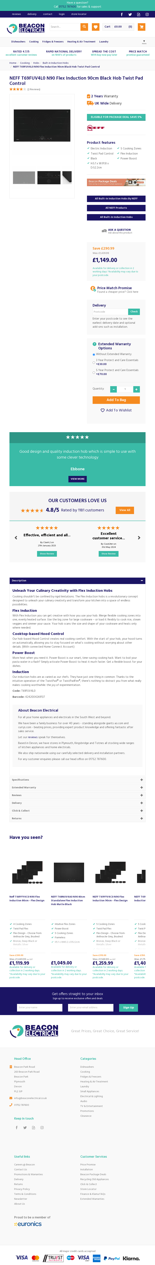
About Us (19, 1204)
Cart (107, 27)
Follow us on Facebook (121, 14)
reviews (33, 737)
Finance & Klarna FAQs (92, 1194)
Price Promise (88, 1165)
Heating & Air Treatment (94, 1082)
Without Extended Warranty (113, 354)
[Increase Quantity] (136, 389)
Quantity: (98, 389)
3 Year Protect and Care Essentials (117, 362)
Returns (18, 1184)
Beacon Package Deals (93, 1174)
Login (62, 14)
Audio (83, 1101)
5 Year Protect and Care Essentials (117, 372)
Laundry (84, 1086)
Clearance (85, 1116)
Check (134, 312)
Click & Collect (88, 1184)
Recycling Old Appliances (94, 1179)
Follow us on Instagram (147, 14)
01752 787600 (21, 1105)
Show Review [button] (47, 554)
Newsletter (20, 1199)
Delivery (18, 1179)
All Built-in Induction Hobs (116, 217)
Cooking (85, 1072)
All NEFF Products (116, 208)
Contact (47, 14)
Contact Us (20, 1169)
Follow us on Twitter (130, 14)
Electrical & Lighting (91, 1096)
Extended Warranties (92, 1199)
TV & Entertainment (91, 1106)
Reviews (16, 14)
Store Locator (88, 1189)
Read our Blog (138, 14)
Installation (86, 1169)
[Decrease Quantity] (113, 389)
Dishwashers (87, 1067)
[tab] (77, 581)
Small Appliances (89, 1091)
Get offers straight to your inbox (77, 996)
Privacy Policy (22, 1189)
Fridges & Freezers (90, 1077)
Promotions (87, 1111)
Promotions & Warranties (28, 1174)
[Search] (84, 27)
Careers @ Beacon (24, 1165)
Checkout (141, 27)
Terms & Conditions (25, 1194)
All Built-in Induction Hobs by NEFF (116, 199)
